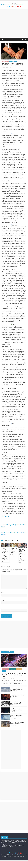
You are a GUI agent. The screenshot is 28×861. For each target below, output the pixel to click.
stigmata (7, 67)
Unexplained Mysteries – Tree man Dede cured (13, 550)
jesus (23, 65)
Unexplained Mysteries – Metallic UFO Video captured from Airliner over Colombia (17, 689)
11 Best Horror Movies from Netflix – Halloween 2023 (17, 696)
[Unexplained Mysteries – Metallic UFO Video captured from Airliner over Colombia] (5, 687)
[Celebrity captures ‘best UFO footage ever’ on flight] (5, 715)
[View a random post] (25, 39)
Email (2, 600)
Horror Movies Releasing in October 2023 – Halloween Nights (17, 702)
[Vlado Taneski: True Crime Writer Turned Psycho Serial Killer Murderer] (5, 543)
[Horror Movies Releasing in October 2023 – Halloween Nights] (5, 701)
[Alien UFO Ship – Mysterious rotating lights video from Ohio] (5, 708)
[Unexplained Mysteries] (2, 39)
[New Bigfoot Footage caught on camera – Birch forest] (5, 721)
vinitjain (12, 65)
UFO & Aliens (19, 669)
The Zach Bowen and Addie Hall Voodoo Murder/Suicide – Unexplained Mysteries (22, 554)
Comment (4, 574)
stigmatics (11, 67)
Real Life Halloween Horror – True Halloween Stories (12, 5)
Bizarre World (5, 61)
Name (2, 593)
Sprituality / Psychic (13, 61)
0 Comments (17, 65)
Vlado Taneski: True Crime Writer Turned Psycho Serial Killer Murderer (5, 553)
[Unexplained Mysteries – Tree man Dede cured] (14, 543)
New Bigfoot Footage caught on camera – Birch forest (17, 723)
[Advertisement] (14, 23)
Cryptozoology (12, 669)
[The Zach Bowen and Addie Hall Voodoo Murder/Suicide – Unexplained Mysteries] (22, 543)
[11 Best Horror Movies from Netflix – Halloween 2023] (5, 694)
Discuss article (5, 516)
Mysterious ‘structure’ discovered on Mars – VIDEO (13, 533)
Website (3, 607)
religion (3, 67)
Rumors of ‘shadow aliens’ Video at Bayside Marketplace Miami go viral (14, 675)
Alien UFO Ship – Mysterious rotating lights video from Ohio (16, 709)
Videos (4, 670)
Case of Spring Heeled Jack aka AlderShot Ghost (13, 525)
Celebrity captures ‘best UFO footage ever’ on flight (16, 716)
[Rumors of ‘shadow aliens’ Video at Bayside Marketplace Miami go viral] (14, 654)
